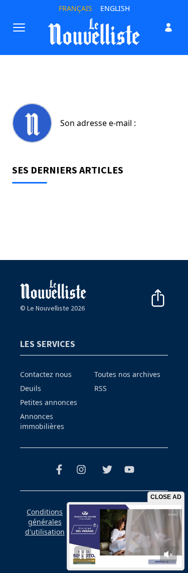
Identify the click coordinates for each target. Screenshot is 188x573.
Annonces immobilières (42, 421)
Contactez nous (46, 374)
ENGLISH (115, 8)
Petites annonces (48, 402)
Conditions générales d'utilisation (45, 521)
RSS (100, 388)
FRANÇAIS (75, 8)
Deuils (30, 388)
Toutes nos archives (127, 374)
